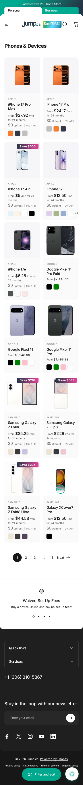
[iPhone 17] (61, 160)
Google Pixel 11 (20, 349)
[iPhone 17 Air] (22, 160)
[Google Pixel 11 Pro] (61, 320)
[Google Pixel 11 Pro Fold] (61, 240)
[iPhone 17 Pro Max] (22, 75)
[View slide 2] (39, 616)
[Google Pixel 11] (22, 320)
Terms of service (50, 765)
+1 (76, 213)
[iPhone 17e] (22, 240)
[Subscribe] (70, 718)
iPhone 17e (17, 269)
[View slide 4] (49, 616)
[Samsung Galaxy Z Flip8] (61, 394)
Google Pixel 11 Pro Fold (58, 271)
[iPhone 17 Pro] (61, 75)
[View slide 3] (44, 616)
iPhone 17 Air (19, 189)
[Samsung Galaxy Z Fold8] (22, 394)
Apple (12, 99)
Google (51, 264)
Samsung (14, 417)
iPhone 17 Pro (57, 104)
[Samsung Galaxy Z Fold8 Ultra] (22, 478)
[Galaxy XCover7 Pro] (61, 478)
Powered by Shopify (54, 759)
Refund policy (30, 765)
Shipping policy (70, 765)
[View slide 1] (33, 616)
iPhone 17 (54, 189)
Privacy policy (12, 765)
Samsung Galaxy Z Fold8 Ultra (22, 509)
